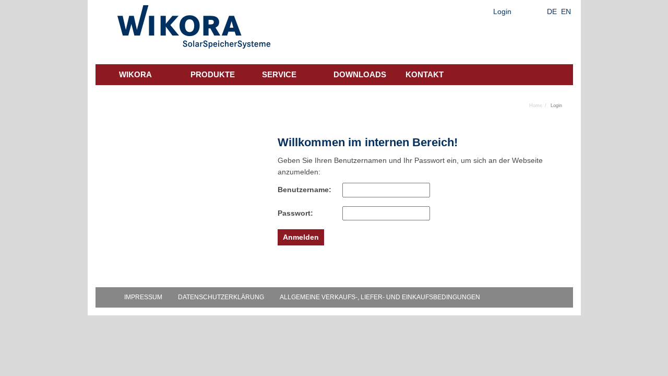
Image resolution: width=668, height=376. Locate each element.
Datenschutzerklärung (221, 297)
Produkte (212, 74)
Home (535, 105)
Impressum (143, 297)
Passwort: (295, 213)
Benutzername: (298, 189)
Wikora (135, 74)
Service (279, 74)
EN (566, 11)
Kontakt (424, 74)
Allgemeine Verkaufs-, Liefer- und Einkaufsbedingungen (380, 297)
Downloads (359, 74)
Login (502, 11)
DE (552, 11)
